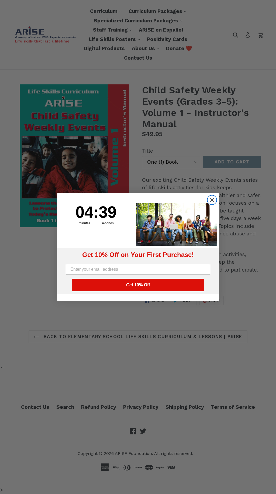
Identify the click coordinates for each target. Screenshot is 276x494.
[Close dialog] (212, 200)
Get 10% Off (138, 285)
